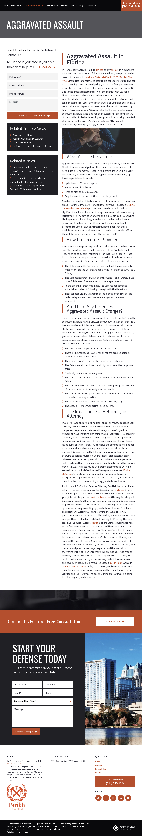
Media (74, 5)
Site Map (98, 772)
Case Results (52, 5)
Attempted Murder (22, 142)
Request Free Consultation (32, 115)
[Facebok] (106, 798)
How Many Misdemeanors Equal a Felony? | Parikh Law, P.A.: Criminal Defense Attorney (31, 170)
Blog (81, 5)
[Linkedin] (121, 798)
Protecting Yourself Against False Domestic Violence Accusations (28, 187)
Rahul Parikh (16, 5)
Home (5, 5)
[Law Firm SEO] (115, 828)
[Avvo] (98, 798)
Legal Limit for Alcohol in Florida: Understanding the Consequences (27, 180)
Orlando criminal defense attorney (20, 763)
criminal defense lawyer (74, 566)
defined (99, 70)
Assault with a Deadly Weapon (28, 139)
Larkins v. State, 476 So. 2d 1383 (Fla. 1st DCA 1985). (97, 79)
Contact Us (91, 5)
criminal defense (101, 497)
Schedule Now (113, 621)
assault (115, 70)
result (95, 523)
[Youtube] (128, 798)
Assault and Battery (24, 50)
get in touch (116, 563)
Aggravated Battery (22, 135)
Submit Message (24, 731)
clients (120, 490)
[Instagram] (113, 798)
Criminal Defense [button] (32, 5)
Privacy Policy (100, 769)
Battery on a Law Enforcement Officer (32, 146)
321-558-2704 (45, 66)
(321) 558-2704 (131, 4)
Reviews (65, 5)
